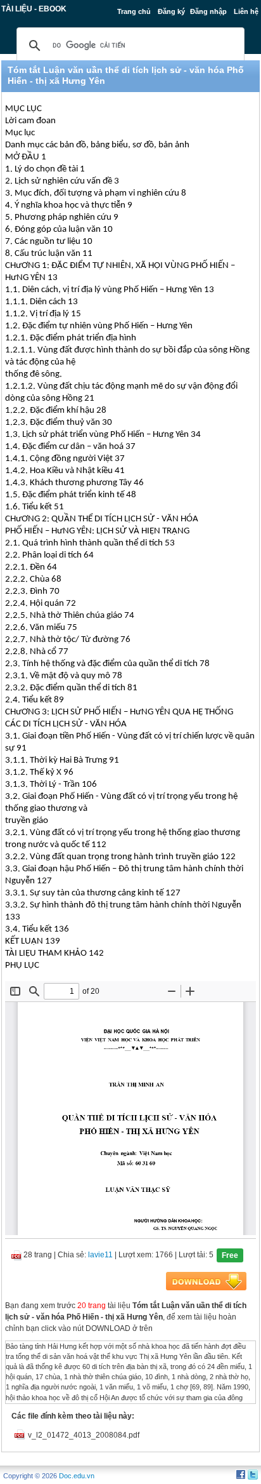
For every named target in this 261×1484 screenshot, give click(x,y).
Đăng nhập (208, 11)
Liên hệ (246, 11)
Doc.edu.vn (76, 1476)
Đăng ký (171, 11)
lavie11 (100, 1254)
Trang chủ (134, 11)
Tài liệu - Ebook (34, 8)
